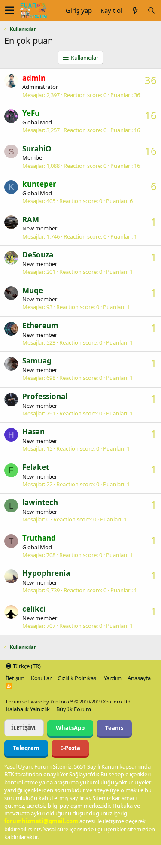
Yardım (113, 678)
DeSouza (37, 255)
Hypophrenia (46, 573)
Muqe (32, 290)
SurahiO (37, 149)
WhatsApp (70, 728)
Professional (44, 396)
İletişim (15, 678)
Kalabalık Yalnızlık (28, 709)
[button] (10, 10)
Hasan (33, 431)
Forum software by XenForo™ (69, 701)
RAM (30, 219)
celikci (34, 609)
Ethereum (40, 325)
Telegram (26, 748)
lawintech (40, 502)
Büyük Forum (73, 709)
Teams (114, 728)
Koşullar (41, 678)
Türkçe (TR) (26, 666)
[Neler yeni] (135, 10)
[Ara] (151, 10)
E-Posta (70, 748)
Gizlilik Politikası (77, 678)
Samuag (37, 361)
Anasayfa (139, 678)
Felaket (35, 467)
